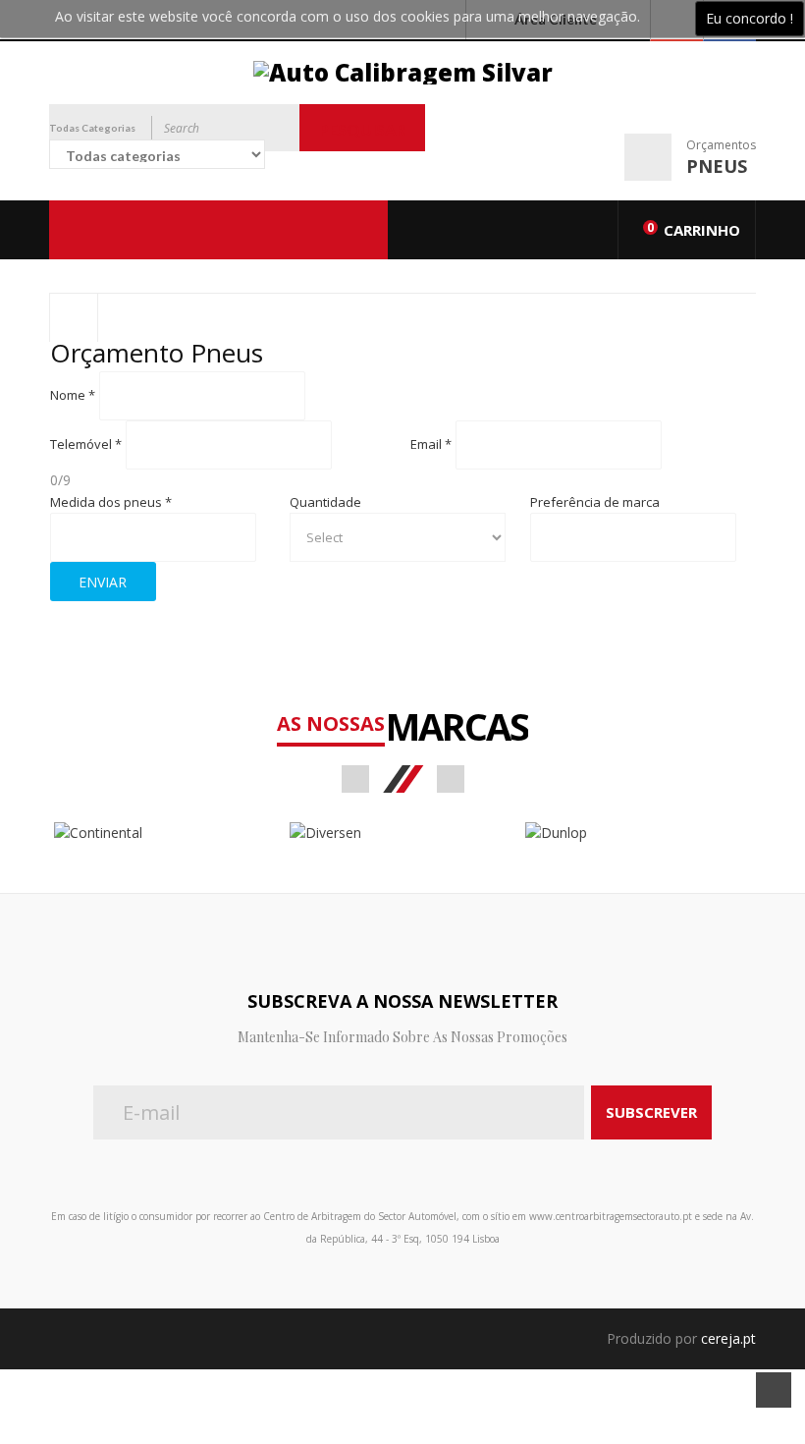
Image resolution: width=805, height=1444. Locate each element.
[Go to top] (773, 1390)
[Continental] (167, 833)
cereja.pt (728, 1338)
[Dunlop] (638, 833)
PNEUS (716, 166)
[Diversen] (402, 833)
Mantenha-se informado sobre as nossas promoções (402, 1036)
